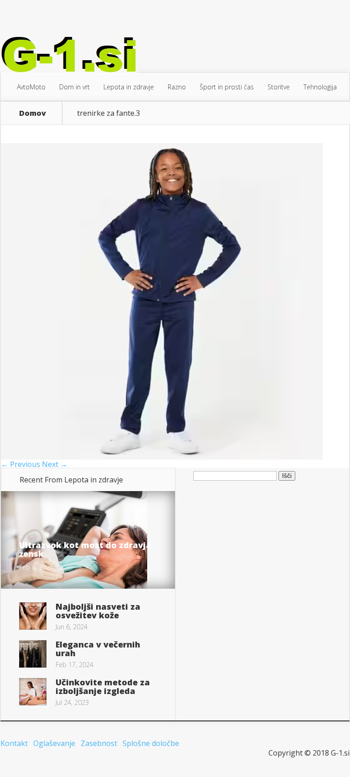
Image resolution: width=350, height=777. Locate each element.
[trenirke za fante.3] (162, 457)
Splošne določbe (151, 743)
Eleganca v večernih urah (98, 648)
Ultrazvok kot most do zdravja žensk (85, 549)
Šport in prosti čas (227, 87)
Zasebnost (99, 743)
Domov (32, 113)
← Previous (20, 464)
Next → (54, 464)
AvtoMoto (31, 87)
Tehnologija (320, 87)
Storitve (279, 87)
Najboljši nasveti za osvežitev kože (98, 611)
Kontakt (14, 743)
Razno (177, 87)
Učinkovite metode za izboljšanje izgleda (103, 686)
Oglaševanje (54, 743)
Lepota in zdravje (128, 87)
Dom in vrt (74, 87)
